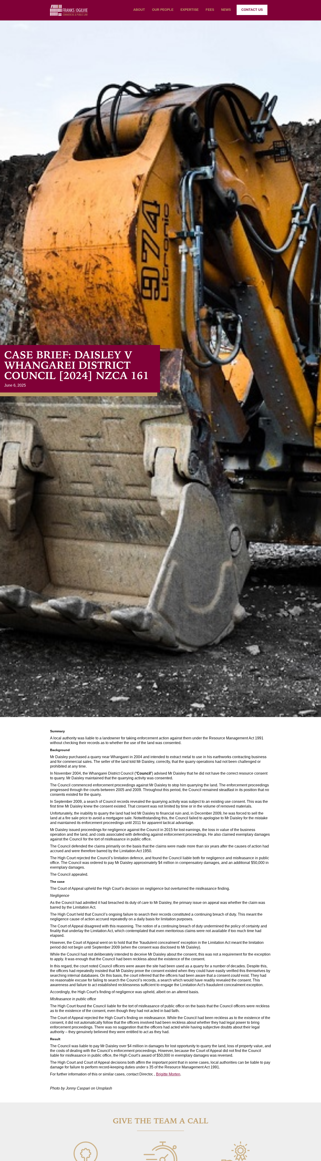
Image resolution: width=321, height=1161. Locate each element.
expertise (189, 10)
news (226, 10)
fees (210, 10)
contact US (252, 10)
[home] (69, 10)
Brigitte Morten (168, 1074)
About (139, 10)
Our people (162, 10)
